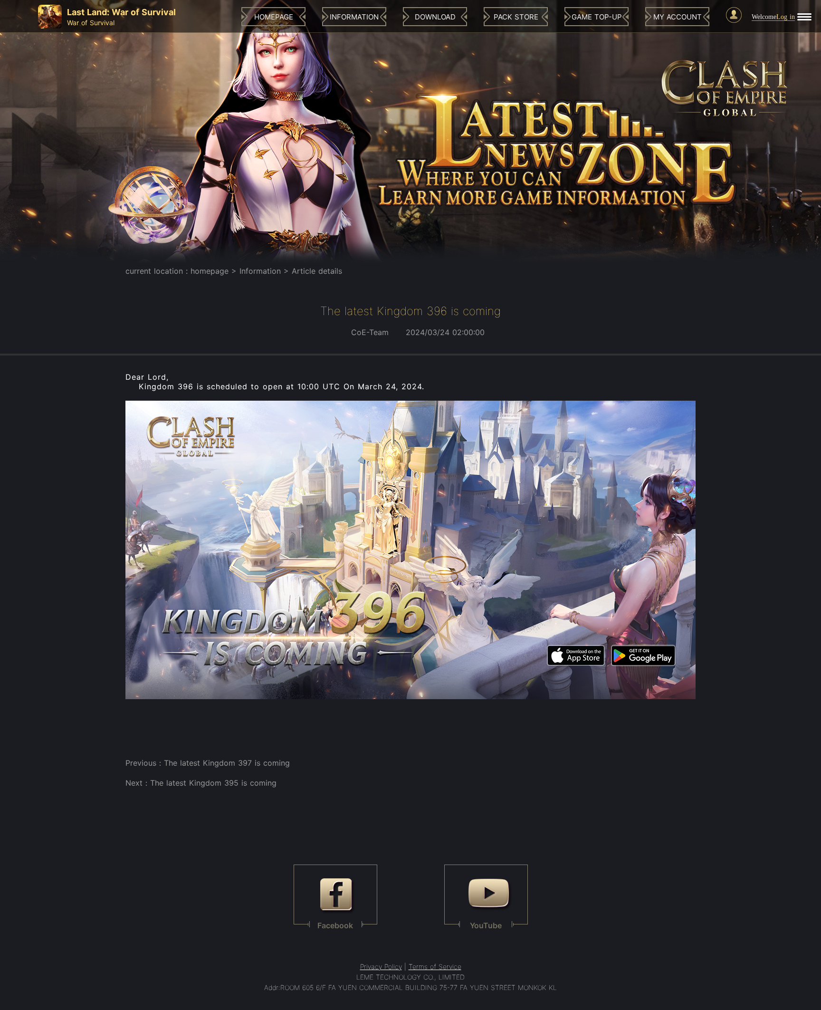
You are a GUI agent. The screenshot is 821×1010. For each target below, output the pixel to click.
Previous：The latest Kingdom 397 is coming (207, 763)
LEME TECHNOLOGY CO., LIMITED (410, 977)
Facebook (335, 925)
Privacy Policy (381, 966)
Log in (785, 16)
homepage (210, 271)
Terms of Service (435, 966)
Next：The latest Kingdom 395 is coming (201, 783)
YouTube (486, 925)
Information (260, 271)
